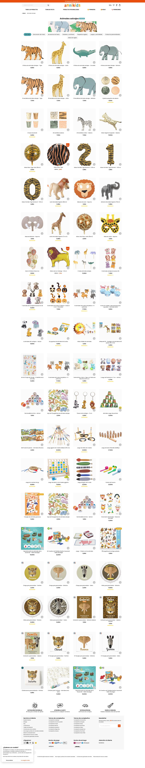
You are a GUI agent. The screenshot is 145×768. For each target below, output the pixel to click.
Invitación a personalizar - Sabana (32, 656)
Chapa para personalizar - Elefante (58, 585)
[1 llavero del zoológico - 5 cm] (84, 400)
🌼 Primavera (91, 9)
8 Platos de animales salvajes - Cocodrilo (84, 65)
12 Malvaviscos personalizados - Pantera (32, 690)
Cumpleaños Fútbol (78, 727)
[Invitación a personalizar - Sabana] (32, 643)
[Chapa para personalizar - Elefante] (58, 572)
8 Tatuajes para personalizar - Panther (58, 656)
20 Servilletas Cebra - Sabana (84, 133)
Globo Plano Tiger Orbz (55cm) (32, 167)
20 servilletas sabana (58, 133)
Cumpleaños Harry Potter (79, 732)
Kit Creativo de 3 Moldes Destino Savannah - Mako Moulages (58, 551)
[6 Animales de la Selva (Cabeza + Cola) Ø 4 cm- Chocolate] (58, 292)
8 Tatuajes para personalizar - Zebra (110, 656)
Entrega (25, 721)
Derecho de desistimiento (29, 732)
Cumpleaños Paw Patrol (79, 731)
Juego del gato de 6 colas (84, 482)
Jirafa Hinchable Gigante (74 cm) (58, 236)
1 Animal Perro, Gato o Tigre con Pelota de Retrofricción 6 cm (84, 378)
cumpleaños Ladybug (54, 720)
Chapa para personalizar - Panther (32, 585)
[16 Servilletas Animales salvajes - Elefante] (84, 85)
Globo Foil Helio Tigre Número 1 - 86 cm (110, 167)
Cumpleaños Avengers (79, 721)
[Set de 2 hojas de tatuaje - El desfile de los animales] (32, 364)
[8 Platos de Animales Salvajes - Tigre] (32, 52)
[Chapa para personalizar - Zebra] (84, 572)
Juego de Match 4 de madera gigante (58, 482)
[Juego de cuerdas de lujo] (32, 469)
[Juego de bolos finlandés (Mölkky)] (110, 435)
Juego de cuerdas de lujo (32, 482)
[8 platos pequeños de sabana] (110, 85)
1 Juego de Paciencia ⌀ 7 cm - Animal (110, 377)
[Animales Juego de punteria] (110, 400)
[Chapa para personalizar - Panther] (32, 572)
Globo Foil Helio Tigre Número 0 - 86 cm (32, 202)
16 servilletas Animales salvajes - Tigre (32, 98)
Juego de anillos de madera (84, 447)
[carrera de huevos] (110, 469)
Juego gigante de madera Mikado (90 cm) (58, 447)
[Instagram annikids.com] (24, 743)
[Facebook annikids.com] (27, 743)
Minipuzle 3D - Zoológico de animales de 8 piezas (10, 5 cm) (110, 342)
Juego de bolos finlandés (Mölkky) (110, 447)
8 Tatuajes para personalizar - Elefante (84, 656)
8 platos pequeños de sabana (110, 98)
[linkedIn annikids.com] (33, 743)
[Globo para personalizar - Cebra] (58, 607)
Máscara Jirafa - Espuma (110, 236)
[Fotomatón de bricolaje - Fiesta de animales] (110, 504)
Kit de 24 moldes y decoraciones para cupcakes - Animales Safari (111, 306)
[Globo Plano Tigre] (58, 154)
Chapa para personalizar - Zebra (84, 585)
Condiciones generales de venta (31, 736)
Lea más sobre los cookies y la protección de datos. (16, 756)
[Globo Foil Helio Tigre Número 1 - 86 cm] (110, 154)
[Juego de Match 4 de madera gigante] (58, 469)
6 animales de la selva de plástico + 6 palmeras (84, 306)
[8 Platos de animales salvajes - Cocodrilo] (84, 52)
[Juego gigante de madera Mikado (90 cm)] (58, 435)
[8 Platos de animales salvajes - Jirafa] (58, 52)
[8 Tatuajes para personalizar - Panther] (58, 643)
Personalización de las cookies (30, 734)
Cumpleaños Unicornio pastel (55, 721)
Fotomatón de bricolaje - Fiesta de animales (110, 517)
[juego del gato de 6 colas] (84, 469)
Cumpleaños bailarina (54, 727)
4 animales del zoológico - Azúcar (32, 341)
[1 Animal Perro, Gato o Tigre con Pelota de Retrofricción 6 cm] (84, 364)
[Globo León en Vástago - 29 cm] (58, 258)
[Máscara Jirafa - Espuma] (110, 223)
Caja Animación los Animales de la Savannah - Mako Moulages (32, 551)
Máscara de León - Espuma (84, 202)
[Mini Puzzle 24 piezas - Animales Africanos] (32, 435)
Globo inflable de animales (84, 341)
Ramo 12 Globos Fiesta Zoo (32, 271)
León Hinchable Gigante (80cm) (58, 202)
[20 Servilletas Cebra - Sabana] (84, 120)
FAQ (24, 723)
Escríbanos (101, 742)
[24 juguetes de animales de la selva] (58, 328)
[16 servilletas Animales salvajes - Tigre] (32, 85)
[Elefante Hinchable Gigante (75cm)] (110, 189)
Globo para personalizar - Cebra (58, 620)
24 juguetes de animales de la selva (58, 341)
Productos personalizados (71, 9)
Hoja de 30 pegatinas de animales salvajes (58, 413)
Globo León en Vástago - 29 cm (58, 271)
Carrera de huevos (110, 482)
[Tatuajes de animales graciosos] (32, 504)
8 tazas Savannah (32, 133)
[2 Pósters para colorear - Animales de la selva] (58, 677)
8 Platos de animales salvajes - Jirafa (58, 65)
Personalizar (9, 760)
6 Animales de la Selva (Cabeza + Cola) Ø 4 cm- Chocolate (58, 306)
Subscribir (107, 765)
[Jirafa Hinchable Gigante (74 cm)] (58, 223)
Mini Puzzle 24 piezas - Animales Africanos (32, 447)
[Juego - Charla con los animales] (84, 538)
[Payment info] (60, 743)
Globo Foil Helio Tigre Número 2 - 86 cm (84, 167)
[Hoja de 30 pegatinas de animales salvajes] (58, 400)
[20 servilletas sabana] (58, 120)
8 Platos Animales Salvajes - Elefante (110, 65)
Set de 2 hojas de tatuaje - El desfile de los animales (32, 378)
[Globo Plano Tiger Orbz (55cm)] (32, 154)
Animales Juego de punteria (110, 413)
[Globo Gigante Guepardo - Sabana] (110, 120)
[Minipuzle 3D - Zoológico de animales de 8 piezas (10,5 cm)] (110, 328)
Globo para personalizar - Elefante (111, 585)
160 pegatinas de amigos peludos (110, 551)
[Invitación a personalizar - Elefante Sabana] (84, 607)
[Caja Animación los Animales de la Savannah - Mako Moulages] (32, 538)
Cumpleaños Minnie (53, 725)
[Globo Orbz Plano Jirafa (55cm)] (84, 223)
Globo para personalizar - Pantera (32, 620)
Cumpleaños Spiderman (79, 729)
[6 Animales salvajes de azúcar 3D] (110, 258)
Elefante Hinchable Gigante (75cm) (110, 202)
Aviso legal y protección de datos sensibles (33, 731)
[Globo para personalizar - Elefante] (110, 572)
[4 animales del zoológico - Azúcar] (32, 328)
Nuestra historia (27, 720)
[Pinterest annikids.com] (30, 743)
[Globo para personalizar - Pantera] (32, 607)
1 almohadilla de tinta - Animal (32, 413)
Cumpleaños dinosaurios (80, 720)
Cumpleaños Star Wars (79, 725)
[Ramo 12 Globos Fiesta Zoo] (32, 258)
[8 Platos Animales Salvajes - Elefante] (110, 52)
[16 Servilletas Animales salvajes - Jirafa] (58, 85)
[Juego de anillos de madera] (84, 435)
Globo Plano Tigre (58, 167)
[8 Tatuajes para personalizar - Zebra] (110, 643)
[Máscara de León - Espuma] (84, 189)
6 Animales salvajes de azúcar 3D (110, 271)
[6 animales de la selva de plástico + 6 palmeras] (84, 292)
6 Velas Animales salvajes (84, 271)
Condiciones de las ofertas (29, 729)
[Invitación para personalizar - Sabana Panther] (110, 607)
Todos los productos (31, 9)
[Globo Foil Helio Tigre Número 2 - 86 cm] (84, 154)
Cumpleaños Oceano (54, 731)
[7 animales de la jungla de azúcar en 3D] (32, 292)
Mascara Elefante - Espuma (32, 236)
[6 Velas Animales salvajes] (84, 258)
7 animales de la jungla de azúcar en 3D (32, 305)
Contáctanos (26, 725)
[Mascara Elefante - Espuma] (32, 223)
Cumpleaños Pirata (78, 723)
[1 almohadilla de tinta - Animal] (32, 400)
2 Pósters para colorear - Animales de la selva (58, 691)
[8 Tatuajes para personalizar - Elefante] (84, 643)
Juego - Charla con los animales (84, 551)
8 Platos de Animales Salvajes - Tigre (32, 65)
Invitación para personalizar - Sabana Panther (110, 620)
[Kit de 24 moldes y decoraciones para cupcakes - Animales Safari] (110, 292)
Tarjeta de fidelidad (28, 727)
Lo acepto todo (25, 760)
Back (24, 13)
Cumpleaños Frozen (53, 723)
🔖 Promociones (116, 9)
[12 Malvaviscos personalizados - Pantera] (32, 677)
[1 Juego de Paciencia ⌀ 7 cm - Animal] (110, 364)
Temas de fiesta (49, 9)
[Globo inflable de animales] (84, 328)
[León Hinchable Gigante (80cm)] (58, 189)
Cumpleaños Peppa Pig (54, 729)
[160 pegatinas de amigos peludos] (110, 538)
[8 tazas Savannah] (32, 120)
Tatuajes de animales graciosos (32, 517)
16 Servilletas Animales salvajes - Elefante (84, 98)
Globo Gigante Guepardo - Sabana (110, 133)
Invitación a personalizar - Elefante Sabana (84, 620)
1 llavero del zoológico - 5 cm (84, 413)
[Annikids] (72, 5)
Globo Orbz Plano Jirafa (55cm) (84, 236)
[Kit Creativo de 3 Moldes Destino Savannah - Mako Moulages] (58, 538)
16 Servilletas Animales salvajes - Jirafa (58, 98)
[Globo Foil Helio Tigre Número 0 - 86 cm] (32, 189)
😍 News (103, 9)
